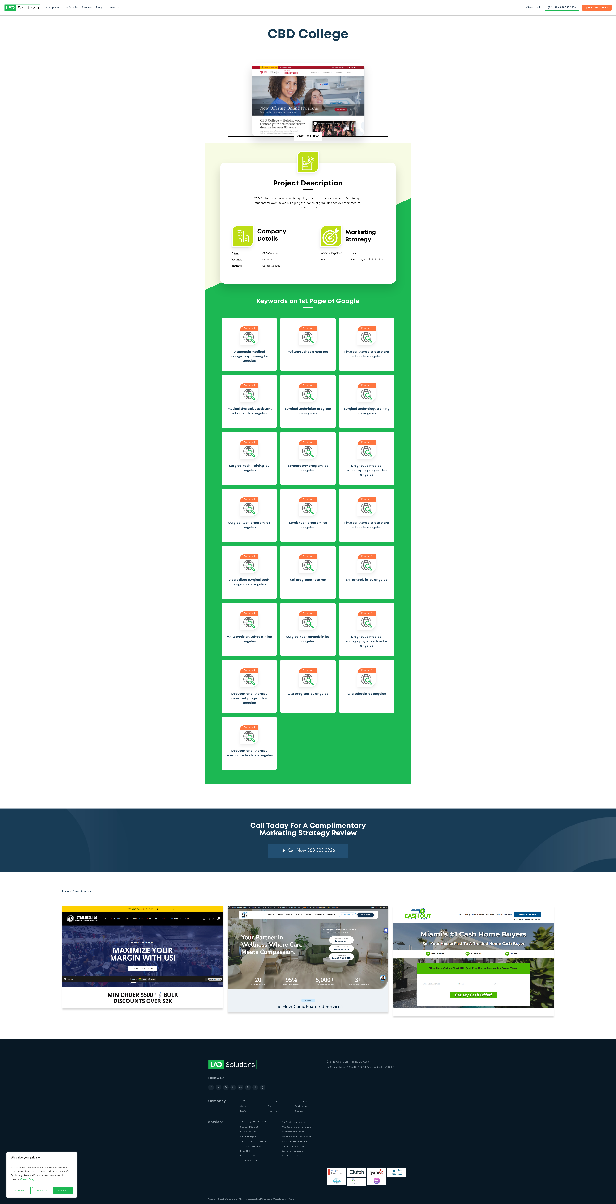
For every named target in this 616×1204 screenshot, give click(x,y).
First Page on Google (250, 1156)
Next (561, 961)
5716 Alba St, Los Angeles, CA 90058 (349, 1062)
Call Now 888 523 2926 (311, 850)
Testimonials (301, 1106)
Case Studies (274, 1101)
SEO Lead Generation (250, 1127)
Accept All (62, 1191)
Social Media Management (294, 1141)
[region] (41, 1175)
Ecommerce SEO (248, 1131)
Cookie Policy (27, 1179)
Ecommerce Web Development (296, 1136)
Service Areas (301, 1101)
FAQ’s (243, 1111)
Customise (20, 1191)
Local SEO (245, 1151)
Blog (270, 1106)
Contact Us (245, 1106)
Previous (59, 961)
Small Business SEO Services (254, 1141)
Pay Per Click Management (294, 1122)
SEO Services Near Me (250, 1146)
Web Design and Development (296, 1127)
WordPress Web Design (293, 1131)
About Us (244, 1100)
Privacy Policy (274, 1111)
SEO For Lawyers (248, 1136)
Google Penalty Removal (293, 1146)
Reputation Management (293, 1151)
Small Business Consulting (294, 1156)
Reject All (42, 1191)
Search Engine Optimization (366, 259)
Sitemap (299, 1111)
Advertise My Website (250, 1160)
